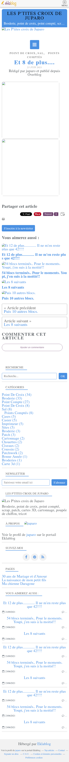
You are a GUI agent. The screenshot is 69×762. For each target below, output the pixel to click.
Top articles (49, 750)
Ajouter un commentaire (32, 347)
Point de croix (23, 53)
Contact (61, 750)
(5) (9, 416)
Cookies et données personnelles (47, 753)
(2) (13, 438)
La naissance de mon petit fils (24, 579)
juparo (31, 534)
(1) (14, 456)
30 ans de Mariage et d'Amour (24, 576)
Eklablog (44, 743)
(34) (16, 394)
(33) (12, 398)
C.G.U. (26, 753)
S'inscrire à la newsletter (18, 228)
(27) (16, 401)
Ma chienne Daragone (18, 583)
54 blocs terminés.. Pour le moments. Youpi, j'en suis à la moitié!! (34, 620)
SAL (41, 53)
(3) (11, 430)
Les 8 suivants (34, 633)
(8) (16, 405)
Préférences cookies (34, 757)
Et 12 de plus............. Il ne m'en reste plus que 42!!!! (34, 604)
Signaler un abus (11, 753)
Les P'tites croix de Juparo (34, 15)
